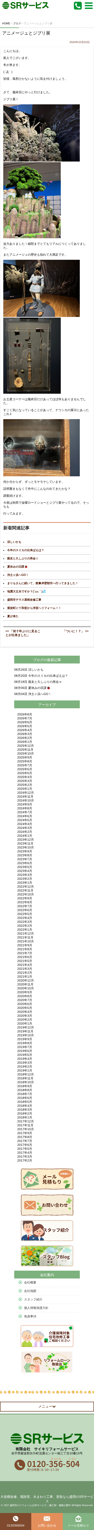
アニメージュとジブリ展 (26, 33)
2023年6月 (24, 863)
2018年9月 (24, 1086)
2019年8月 (24, 1043)
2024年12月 (25, 792)
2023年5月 (24, 867)
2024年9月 (24, 804)
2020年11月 (25, 984)
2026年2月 (24, 738)
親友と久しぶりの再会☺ (22, 558)
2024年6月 (24, 816)
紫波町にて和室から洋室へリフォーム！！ (34, 608)
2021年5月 (24, 961)
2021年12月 (25, 933)
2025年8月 (24, 761)
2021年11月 (25, 937)
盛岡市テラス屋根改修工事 (24, 599)
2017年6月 (24, 1145)
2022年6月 (24, 910)
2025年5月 (24, 773)
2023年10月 (25, 847)
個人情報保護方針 (36, 1308)
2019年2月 (24, 1066)
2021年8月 (24, 949)
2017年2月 (24, 1160)
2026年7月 (24, 718)
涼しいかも (14, 541)
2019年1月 (24, 1070)
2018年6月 (24, 1098)
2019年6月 (24, 1051)
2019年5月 (24, 1055)
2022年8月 (24, 902)
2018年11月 (25, 1078)
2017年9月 (24, 1133)
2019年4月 (24, 1058)
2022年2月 (24, 925)
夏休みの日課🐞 (17, 566)
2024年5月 (24, 820)
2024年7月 (24, 812)
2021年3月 (24, 968)
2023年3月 (24, 875)
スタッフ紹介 (33, 1299)
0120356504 (15, 1525)
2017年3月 (24, 1156)
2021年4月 (24, 965)
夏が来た (13, 616)
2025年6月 (24, 769)
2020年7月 (24, 1000)
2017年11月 (25, 1125)
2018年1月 (24, 1117)
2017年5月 (24, 1148)
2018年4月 (24, 1105)
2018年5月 (24, 1101)
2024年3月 (24, 828)
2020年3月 (24, 1015)
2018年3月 (24, 1109)
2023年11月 (25, 843)
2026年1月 (24, 741)
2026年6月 (24, 722)
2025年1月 (24, 788)
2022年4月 (24, 918)
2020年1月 (24, 1023)
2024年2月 (24, 831)
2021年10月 (25, 941)
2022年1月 (24, 929)
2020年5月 (24, 1008)
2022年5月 (24, 914)
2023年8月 (24, 855)
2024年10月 (25, 800)
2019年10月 (25, 1035)
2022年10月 (25, 894)
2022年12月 (25, 886)
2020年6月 (24, 1004)
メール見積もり (78, 1525)
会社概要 (30, 1282)
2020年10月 (25, 988)
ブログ (38, 660)
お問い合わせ (47, 1525)
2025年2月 (24, 785)
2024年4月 (24, 824)
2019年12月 (25, 1027)
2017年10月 (25, 1129)
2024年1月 (24, 835)
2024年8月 (24, 808)
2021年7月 (24, 953)
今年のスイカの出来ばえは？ (25, 550)
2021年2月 (24, 972)
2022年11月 (25, 890)
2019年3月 (24, 1062)
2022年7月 (24, 906)
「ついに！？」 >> (76, 631)
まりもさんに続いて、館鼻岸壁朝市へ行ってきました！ (42, 583)
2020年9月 (24, 992)
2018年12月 (25, 1074)
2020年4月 (24, 1011)
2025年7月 (24, 765)
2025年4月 (24, 777)
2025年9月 (24, 757)
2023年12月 (25, 839)
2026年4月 (24, 730)
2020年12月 (25, 980)
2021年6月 (24, 957)
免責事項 (30, 1316)
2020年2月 (24, 1019)
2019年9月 (24, 1039)
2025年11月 (25, 749)
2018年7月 (24, 1094)
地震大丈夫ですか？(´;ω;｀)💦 (26, 591)
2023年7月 (24, 859)
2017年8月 (24, 1137)
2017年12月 (25, 1121)
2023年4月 (24, 871)
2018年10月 (25, 1082)
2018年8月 (24, 1090)
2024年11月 (25, 796)
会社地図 (30, 1291)
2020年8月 (24, 996)
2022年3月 (24, 921)
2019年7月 (24, 1047)
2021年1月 (24, 976)
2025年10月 (25, 753)
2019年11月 (25, 1031)
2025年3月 (24, 781)
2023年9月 (24, 851)
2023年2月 (24, 878)
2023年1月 (24, 882)
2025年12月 (25, 745)
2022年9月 (24, 898)
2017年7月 (24, 1141)
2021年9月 (24, 945)
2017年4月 (24, 1152)
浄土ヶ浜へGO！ (18, 575)
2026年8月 (24, 714)
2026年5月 (24, 726)
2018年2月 (24, 1113)
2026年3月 (24, 734)
